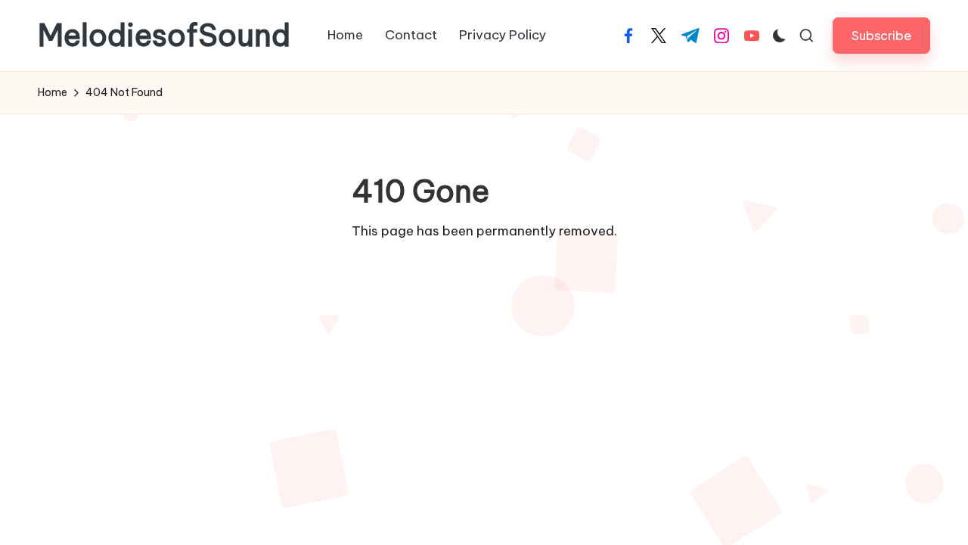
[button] (881, 35)
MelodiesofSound (164, 35)
